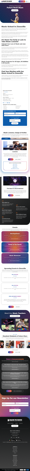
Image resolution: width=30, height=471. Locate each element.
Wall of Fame (17, 352)
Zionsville (15, 446)
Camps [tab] (15, 138)
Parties (20, 423)
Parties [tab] (24, 138)
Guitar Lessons (15, 165)
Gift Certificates (15, 460)
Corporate (15, 455)
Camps (16, 423)
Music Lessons (17, 159)
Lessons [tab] (6, 138)
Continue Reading (14, 369)
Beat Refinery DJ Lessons (15, 168)
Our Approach (17, 195)
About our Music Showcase (15, 260)
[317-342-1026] (26, 1)
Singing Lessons (15, 167)
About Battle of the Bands (15, 249)
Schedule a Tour (15, 451)
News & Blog (15, 459)
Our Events (18, 306)
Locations (15, 464)
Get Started (15, 10)
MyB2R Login (15, 465)
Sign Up (10, 159)
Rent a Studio (15, 461)
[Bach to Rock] (7, 1)
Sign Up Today (22, 1)
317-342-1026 (15, 435)
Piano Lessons (15, 164)
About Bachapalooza (14, 238)
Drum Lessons (15, 166)
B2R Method (15, 456)
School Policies (15, 450)
